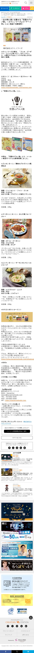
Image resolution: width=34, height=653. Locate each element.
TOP (31, 618)
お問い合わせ (25, 634)
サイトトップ (4, 12)
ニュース (3, 17)
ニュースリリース (15, 12)
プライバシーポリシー (8, 631)
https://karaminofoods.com (15, 400)
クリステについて (25, 631)
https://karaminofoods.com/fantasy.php (16, 87)
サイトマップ (8, 634)
